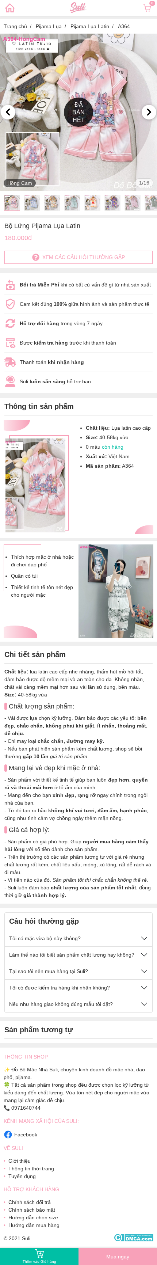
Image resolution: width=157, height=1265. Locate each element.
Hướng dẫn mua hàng (34, 1225)
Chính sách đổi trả (29, 1202)
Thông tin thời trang (31, 1168)
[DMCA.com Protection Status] (133, 1238)
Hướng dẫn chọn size (33, 1217)
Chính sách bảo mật (31, 1210)
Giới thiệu (19, 1161)
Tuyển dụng (22, 1176)
